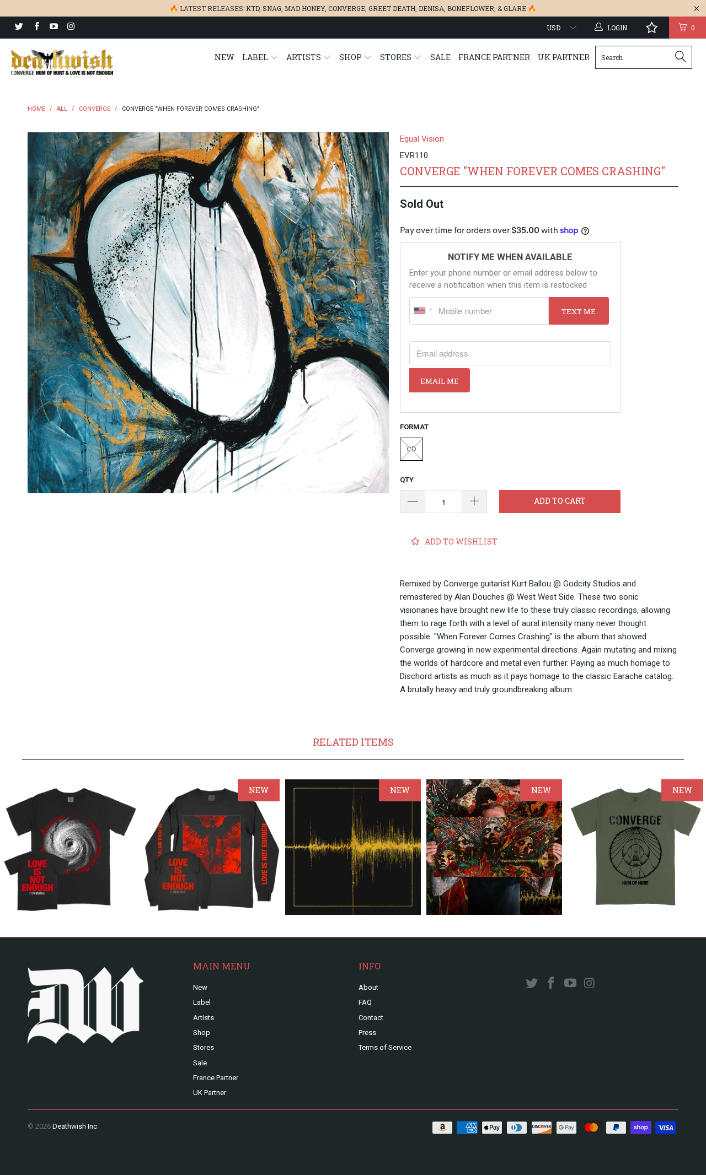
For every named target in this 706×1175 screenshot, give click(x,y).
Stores (396, 57)
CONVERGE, (347, 8)
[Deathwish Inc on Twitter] (18, 27)
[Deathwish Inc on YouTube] (53, 27)
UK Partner (564, 57)
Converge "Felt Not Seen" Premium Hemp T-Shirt (635, 847)
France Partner (494, 57)
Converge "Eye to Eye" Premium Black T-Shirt (70, 847)
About (368, 987)
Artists (304, 57)
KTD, (253, 8)
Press (367, 1032)
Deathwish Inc (74, 1126)
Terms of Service (385, 1047)
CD (411, 449)
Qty (407, 480)
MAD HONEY (305, 8)
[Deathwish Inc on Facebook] (35, 27)
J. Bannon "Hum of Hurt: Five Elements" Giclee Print (494, 847)
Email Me (439, 381)
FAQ (365, 1002)
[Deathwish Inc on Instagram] (70, 27)
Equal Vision (422, 139)
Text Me (578, 311)
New (224, 57)
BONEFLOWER (470, 8)
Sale (440, 57)
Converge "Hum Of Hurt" (353, 847)
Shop (351, 57)
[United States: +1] (422, 311)
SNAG (272, 8)
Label (256, 57)
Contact (371, 1018)
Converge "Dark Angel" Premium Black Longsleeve (212, 847)
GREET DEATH (391, 8)
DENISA (431, 8)
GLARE (515, 8)
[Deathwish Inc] (62, 62)
